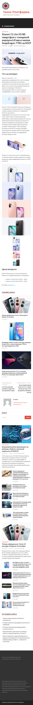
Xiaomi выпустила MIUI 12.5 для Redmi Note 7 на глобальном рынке (21, 603)
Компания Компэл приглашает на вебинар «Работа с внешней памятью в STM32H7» (15, 449)
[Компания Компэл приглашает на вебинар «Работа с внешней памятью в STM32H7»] (16, 443)
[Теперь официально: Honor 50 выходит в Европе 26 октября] (16, 313)
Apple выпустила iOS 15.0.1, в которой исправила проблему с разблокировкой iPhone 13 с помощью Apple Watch (14, 373)
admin (11, 45)
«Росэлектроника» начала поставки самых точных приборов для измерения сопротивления (20, 515)
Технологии (5, 31)
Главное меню (9, 26)
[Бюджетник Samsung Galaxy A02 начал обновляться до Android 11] (7, 599)
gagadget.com (11, 285)
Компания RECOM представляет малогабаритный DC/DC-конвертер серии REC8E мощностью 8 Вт (22, 504)
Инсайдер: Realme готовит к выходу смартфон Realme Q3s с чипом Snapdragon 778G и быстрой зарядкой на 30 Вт (16, 344)
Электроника (5, 444)
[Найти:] (16, 417)
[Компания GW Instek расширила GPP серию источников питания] (7, 490)
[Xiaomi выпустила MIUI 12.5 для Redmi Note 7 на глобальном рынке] (7, 607)
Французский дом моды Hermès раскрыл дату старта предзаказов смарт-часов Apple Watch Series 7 (21, 585)
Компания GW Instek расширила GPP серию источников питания (19, 486)
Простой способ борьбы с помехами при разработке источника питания (21, 495)
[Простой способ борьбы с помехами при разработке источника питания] (7, 498)
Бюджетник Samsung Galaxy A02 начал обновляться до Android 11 (21, 595)
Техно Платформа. (16, 12)
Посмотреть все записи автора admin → (20, 403)
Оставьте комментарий (19, 45)
